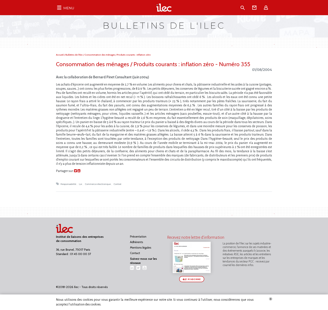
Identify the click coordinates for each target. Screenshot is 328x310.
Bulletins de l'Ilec (74, 54)
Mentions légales (140, 247)
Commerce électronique (98, 184)
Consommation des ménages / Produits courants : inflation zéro (118, 54)
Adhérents (136, 242)
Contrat (118, 184)
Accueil (60, 54)
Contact (135, 253)
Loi (81, 184)
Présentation (138, 236)
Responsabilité (69, 184)
